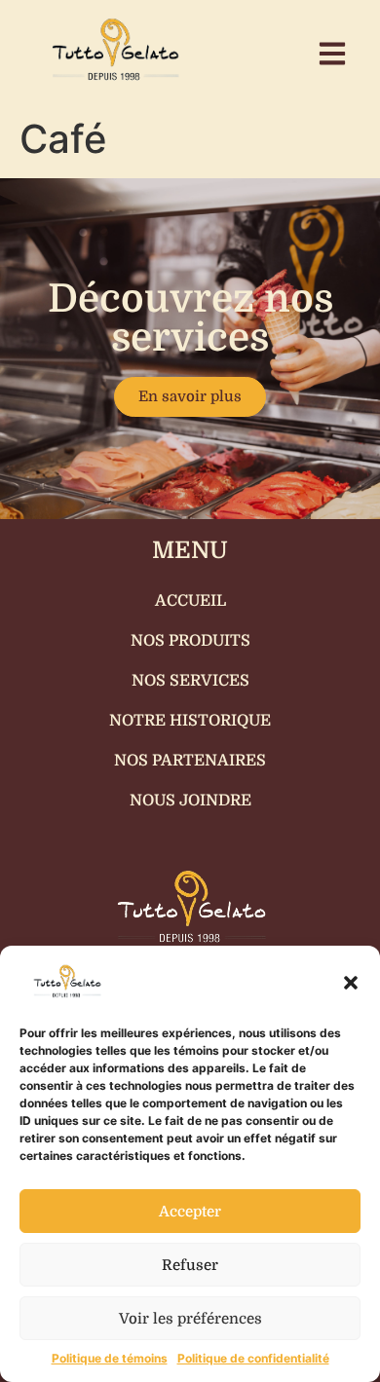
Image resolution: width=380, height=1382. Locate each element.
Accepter (190, 1211)
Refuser (190, 1265)
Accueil (190, 601)
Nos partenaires (190, 760)
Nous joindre (190, 800)
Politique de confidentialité (253, 1358)
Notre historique (190, 720)
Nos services (190, 681)
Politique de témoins (110, 1358)
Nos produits (190, 641)
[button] (351, 982)
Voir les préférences (190, 1318)
